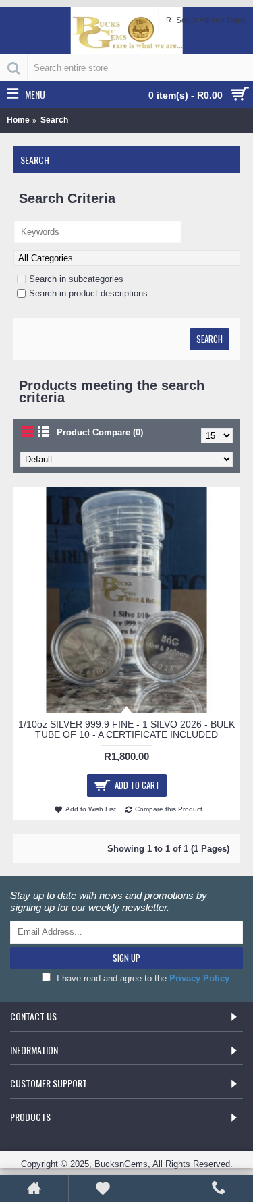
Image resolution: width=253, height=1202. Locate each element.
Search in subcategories (76, 279)
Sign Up (126, 957)
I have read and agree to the (141, 978)
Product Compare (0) (100, 432)
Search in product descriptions (88, 293)
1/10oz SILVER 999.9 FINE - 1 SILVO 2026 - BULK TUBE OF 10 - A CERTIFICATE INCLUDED (126, 729)
